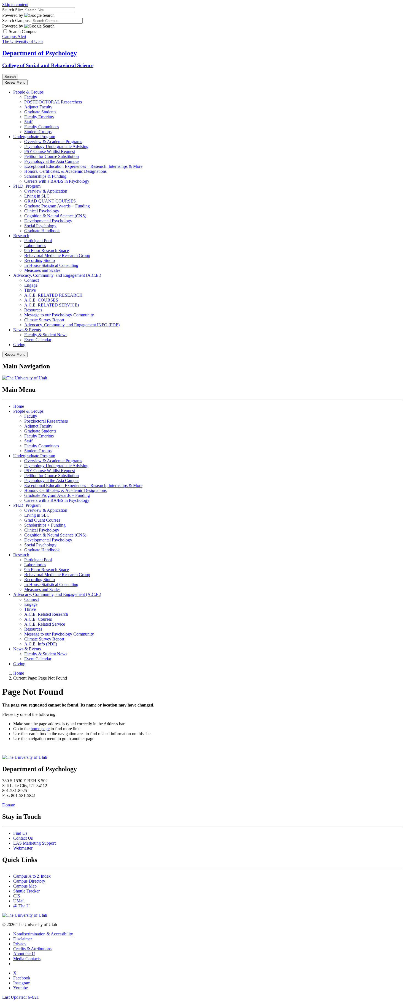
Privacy (19, 943)
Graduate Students (40, 111)
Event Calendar (37, 339)
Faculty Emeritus (39, 116)
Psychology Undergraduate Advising (56, 146)
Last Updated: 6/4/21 (20, 997)
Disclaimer (22, 939)
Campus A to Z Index (32, 876)
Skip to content (15, 4)
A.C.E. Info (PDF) (40, 644)
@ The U (21, 906)
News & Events (27, 329)
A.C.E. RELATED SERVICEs (51, 305)
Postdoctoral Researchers (46, 421)
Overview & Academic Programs (53, 141)
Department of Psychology (39, 53)
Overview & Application (45, 191)
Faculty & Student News (45, 334)
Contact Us (23, 838)
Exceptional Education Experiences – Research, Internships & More (83, 166)
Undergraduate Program (34, 136)
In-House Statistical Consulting (51, 265)
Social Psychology (40, 225)
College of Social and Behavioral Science (47, 65)
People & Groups (28, 92)
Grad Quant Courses (42, 520)
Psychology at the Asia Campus (51, 161)
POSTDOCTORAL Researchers (53, 102)
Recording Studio (39, 260)
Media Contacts (26, 958)
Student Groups (38, 131)
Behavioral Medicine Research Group (57, 255)
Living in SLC (37, 196)
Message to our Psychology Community (59, 315)
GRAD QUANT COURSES (50, 201)
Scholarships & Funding (45, 176)
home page (40, 728)
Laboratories (35, 245)
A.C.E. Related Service (44, 624)
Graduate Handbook (42, 230)
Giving (19, 344)
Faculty (30, 97)
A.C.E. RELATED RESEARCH (53, 295)
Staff (28, 121)
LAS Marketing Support (34, 843)
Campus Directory (29, 881)
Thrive (30, 290)
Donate (8, 805)
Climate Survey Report (44, 319)
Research (21, 235)
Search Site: (12, 9)
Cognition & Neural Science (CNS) (55, 215)
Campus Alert (14, 36)
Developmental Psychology (48, 220)
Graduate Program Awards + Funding (57, 206)
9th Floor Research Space (46, 250)
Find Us (20, 833)
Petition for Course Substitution (51, 156)
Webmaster (23, 848)
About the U (24, 953)
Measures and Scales (42, 270)
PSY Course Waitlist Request (49, 151)
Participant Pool (38, 240)
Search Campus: (16, 20)
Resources (33, 310)
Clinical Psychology (41, 211)
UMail (19, 901)
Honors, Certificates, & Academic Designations (65, 171)
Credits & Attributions (32, 948)
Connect (31, 280)
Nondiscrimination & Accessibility (43, 934)
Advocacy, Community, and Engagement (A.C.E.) (57, 275)
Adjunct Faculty (38, 107)
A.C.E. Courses (38, 619)
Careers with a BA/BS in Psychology (56, 181)
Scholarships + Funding (45, 525)
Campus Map (25, 886)
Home (18, 406)
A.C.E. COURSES (41, 300)
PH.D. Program (26, 186)
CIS (16, 896)
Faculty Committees (41, 126)
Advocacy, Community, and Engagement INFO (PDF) (72, 324)
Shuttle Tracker (26, 891)
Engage (30, 285)
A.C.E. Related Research (46, 614)
